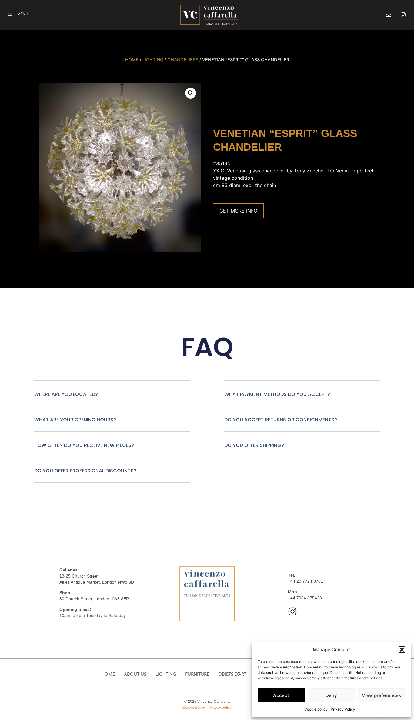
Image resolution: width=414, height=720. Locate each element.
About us (135, 674)
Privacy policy (220, 707)
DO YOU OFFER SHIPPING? (254, 445)
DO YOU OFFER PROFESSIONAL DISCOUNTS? (85, 470)
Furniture (197, 674)
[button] (402, 650)
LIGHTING (152, 59)
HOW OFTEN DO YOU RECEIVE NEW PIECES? (84, 445)
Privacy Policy (343, 709)
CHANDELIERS (182, 59)
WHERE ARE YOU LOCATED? (66, 394)
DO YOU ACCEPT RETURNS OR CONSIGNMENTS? (280, 419)
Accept (281, 695)
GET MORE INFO (238, 211)
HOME (108, 674)
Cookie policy (316, 709)
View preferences (381, 695)
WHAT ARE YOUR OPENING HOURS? (75, 419)
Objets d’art (232, 674)
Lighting (165, 674)
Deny (331, 695)
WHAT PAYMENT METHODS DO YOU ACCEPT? (277, 394)
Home (132, 59)
